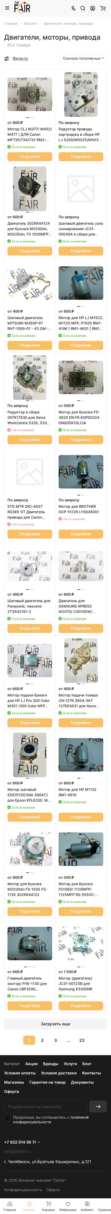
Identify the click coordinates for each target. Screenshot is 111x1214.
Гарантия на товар (47, 1082)
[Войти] (92, 8)
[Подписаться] (98, 1106)
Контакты (91, 1073)
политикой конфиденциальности (51, 1119)
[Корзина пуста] (103, 8)
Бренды (50, 1063)
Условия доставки (59, 1073)
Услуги (70, 1063)
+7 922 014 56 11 (20, 1142)
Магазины (14, 1082)
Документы (82, 1082)
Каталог (12, 1063)
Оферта (11, 1091)
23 (81, 1040)
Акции (31, 1063)
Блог (86, 1063)
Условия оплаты (20, 1073)
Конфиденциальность (23, 1190)
